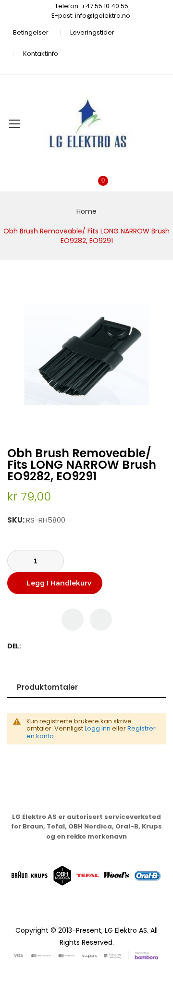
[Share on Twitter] (40, 646)
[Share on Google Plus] (60, 646)
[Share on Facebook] (30, 646)
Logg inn (98, 728)
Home (86, 211)
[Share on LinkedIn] (70, 646)
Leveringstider (92, 32)
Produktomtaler (47, 687)
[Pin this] (50, 646)
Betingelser (31, 32)
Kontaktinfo (40, 53)
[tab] (86, 687)
